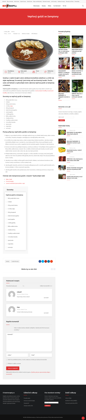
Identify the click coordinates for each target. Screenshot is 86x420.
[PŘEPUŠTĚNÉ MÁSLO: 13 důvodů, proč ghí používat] (77, 42)
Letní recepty (54, 1)
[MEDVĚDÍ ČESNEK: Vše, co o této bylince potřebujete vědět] (64, 42)
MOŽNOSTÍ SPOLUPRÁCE (71, 400)
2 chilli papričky (11, 223)
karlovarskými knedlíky (41, 91)
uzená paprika (11, 219)
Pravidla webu (27, 398)
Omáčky (7, 261)
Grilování (4, 1)
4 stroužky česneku (12, 237)
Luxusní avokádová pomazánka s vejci (15, 183)
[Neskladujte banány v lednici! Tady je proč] (62, 149)
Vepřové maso (23, 1)
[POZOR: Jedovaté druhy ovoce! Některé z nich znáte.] (62, 176)
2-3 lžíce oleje (11, 209)
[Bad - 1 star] (7, 328)
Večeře (9, 33)
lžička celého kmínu (13, 226)
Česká (18, 33)
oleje (11, 106)
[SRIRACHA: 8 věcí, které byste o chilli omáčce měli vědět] (62, 158)
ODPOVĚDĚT (46, 297)
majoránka (10, 244)
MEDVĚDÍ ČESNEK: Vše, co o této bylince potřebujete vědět (63, 51)
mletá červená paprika (13, 216)
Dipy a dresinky (10, 1)
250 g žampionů (12, 212)
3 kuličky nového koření (14, 233)
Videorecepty (36, 5)
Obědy (5, 33)
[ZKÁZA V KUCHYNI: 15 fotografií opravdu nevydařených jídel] (77, 63)
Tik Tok (64, 5)
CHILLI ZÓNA (68, 398)
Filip (14, 31)
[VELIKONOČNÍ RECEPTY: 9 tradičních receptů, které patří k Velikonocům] (64, 63)
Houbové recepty (61, 1)
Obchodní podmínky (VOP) (71, 403)
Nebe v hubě (9, 179)
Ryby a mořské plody (37, 1)
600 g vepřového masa (13, 198)
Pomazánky (77, 1)
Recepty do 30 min (70, 1)
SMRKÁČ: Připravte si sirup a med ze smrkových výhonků (77, 95)
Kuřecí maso (16, 1)
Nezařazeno (72, 156)
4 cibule (10, 202)
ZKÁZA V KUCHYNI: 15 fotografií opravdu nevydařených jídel (77, 72)
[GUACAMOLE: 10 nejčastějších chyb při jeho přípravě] (62, 132)
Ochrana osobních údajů (29, 400)
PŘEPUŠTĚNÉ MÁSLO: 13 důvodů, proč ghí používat (77, 51)
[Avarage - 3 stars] (9, 328)
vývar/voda (10, 240)
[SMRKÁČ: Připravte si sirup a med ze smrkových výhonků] (77, 86)
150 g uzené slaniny (13, 205)
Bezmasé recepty (46, 1)
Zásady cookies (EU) (28, 405)
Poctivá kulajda (10, 181)
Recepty (44, 5)
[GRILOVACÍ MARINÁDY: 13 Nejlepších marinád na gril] (64, 86)
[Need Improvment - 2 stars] (8, 328)
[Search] (83, 6)
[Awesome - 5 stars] (12, 328)
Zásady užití (26, 403)
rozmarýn (10, 247)
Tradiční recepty (15, 261)
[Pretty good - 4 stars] (10, 328)
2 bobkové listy (11, 230)
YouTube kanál (56, 5)
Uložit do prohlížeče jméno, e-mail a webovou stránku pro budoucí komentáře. (27, 359)
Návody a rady (72, 130)
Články (49, 5)
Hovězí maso (29, 1)
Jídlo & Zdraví (72, 174)
